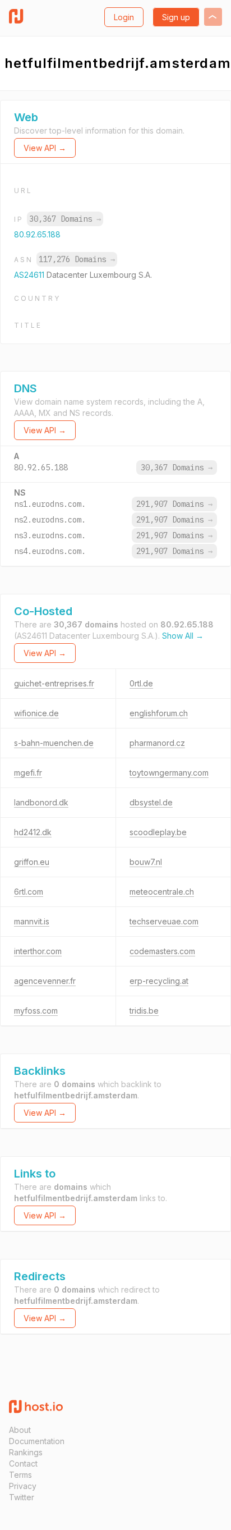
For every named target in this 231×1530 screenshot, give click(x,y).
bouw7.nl (146, 862)
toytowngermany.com (169, 772)
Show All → (183, 635)
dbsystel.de (151, 802)
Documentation (36, 1441)
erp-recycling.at (159, 981)
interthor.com (38, 951)
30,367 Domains (65, 219)
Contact (23, 1463)
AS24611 (30, 275)
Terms (20, 1474)
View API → (45, 148)
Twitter (21, 1497)
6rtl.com (28, 891)
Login (124, 17)
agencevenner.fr (45, 981)
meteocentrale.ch (162, 891)
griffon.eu (31, 862)
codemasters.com (162, 951)
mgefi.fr (28, 772)
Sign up (176, 17)
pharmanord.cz (157, 743)
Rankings (26, 1452)
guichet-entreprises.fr (54, 683)
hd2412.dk (33, 832)
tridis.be (144, 1010)
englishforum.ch (159, 713)
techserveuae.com (164, 921)
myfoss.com (36, 1010)
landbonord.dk (41, 802)
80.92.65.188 (37, 234)
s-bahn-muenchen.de (54, 743)
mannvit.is (31, 921)
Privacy (22, 1486)
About (20, 1430)
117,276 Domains (77, 259)
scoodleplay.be (158, 832)
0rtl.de (141, 683)
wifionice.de (36, 713)
